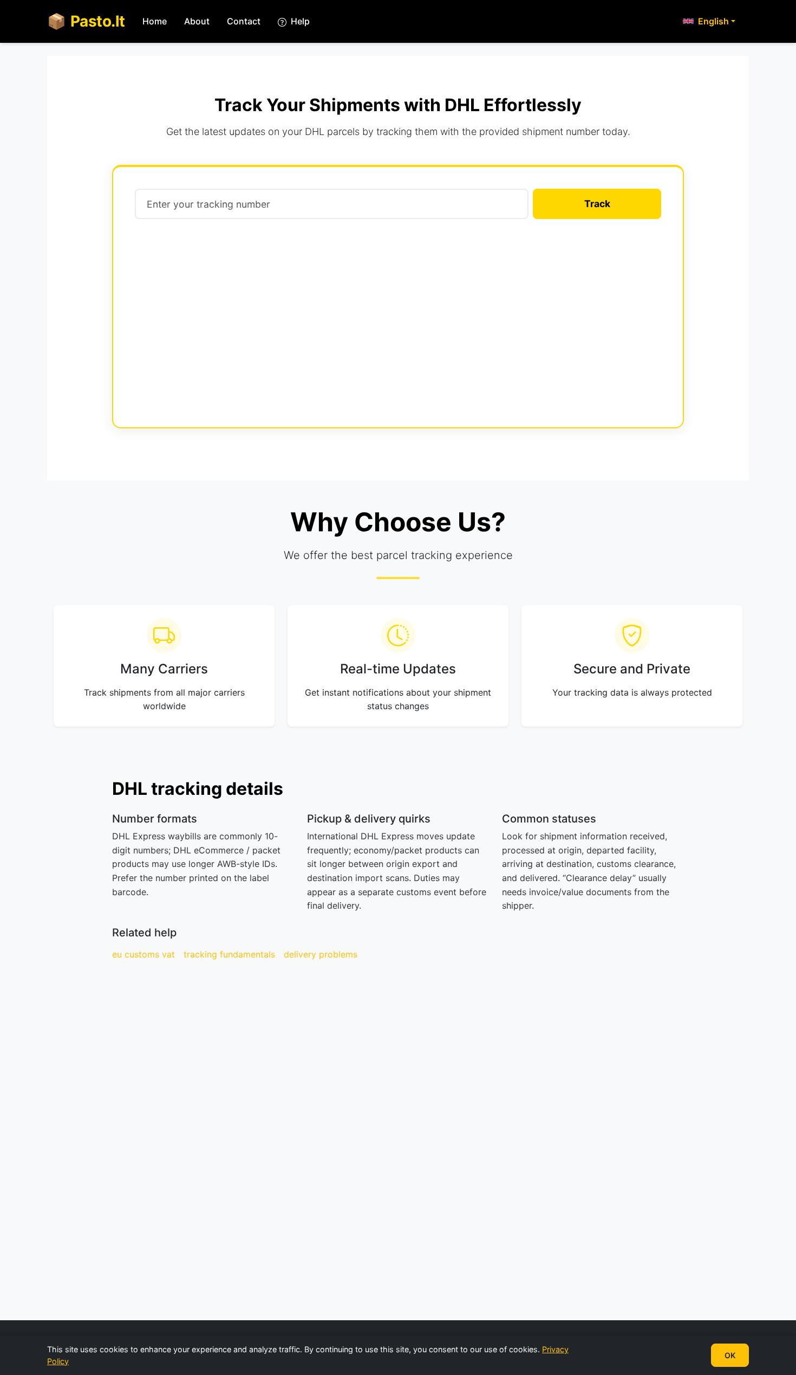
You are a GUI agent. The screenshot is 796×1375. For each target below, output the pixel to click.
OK (730, 1355)
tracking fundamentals (229, 954)
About (197, 21)
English (713, 21)
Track (597, 203)
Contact (243, 21)
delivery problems (320, 954)
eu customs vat (143, 954)
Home (154, 21)
